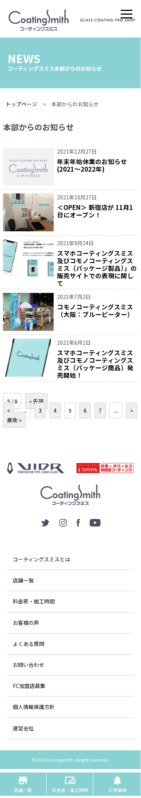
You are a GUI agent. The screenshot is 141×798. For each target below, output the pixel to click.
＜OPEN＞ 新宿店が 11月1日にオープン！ (95, 211)
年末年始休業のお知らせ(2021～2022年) (92, 165)
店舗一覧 (23, 580)
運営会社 (23, 728)
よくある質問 (28, 643)
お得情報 (117, 784)
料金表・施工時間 (34, 601)
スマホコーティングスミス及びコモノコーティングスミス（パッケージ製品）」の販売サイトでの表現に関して (97, 268)
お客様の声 (26, 622)
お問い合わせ (28, 664)
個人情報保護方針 (34, 707)
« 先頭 (36, 401)
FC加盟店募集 (29, 685)
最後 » (14, 420)
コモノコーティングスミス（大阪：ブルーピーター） (95, 310)
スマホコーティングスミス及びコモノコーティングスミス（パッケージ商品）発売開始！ (95, 363)
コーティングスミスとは (41, 559)
